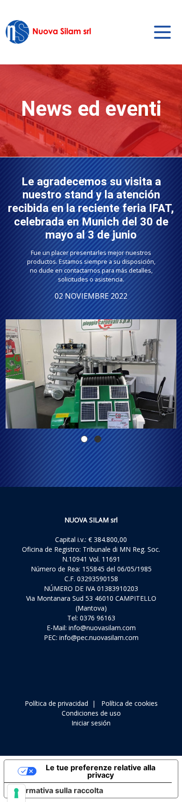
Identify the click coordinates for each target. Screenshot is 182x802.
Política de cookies (129, 703)
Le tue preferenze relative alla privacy (100, 771)
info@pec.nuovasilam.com (99, 637)
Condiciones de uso (91, 713)
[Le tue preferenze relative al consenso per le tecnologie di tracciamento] (16, 793)
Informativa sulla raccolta (57, 790)
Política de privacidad (56, 703)
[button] (84, 439)
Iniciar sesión (91, 722)
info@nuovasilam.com (102, 627)
